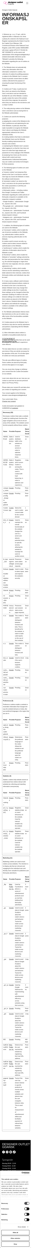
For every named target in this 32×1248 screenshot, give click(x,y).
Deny (15, 1244)
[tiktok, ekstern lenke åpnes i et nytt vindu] (14, 1152)
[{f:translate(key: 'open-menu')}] (27, 3)
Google (11, 488)
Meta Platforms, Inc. (11, 887)
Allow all (15, 1232)
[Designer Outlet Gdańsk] (13, 3)
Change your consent (9, 401)
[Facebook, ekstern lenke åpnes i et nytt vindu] (3, 1152)
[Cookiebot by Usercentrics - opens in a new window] (22, 1173)
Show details (22, 1227)
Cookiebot (14, 408)
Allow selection (15, 1238)
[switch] (26, 1208)
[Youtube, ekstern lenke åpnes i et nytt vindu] (10, 1152)
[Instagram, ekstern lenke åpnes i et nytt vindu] (7, 1152)
